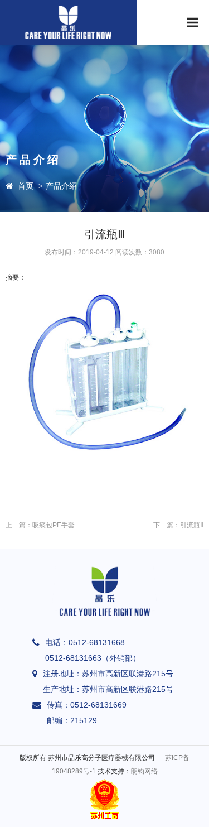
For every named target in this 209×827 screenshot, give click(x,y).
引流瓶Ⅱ (191, 525)
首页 (25, 186)
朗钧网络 (144, 771)
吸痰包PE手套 (53, 525)
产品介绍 (61, 186)
